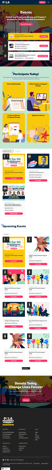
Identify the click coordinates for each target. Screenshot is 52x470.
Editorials (37, 437)
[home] (6, 2)
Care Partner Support (23, 437)
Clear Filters (17, 30)
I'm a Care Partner (6, 437)
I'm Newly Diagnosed (7, 434)
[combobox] (5, 468)
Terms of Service (44, 463)
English (6, 468)
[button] (48, 2)
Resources (21, 435)
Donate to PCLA (22, 446)
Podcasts (37, 435)
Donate (42, 2)
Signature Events (6, 451)
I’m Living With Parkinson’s (8, 432)
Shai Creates (20, 459)
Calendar (4, 446)
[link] (43, 36)
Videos (36, 432)
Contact (20, 449)
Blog (36, 434)
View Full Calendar (26, 24)
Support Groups (22, 432)
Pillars (36, 439)
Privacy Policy (37, 463)
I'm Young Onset (6, 435)
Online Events (6, 448)
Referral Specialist (23, 434)
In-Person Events (6, 449)
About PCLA (21, 448)
